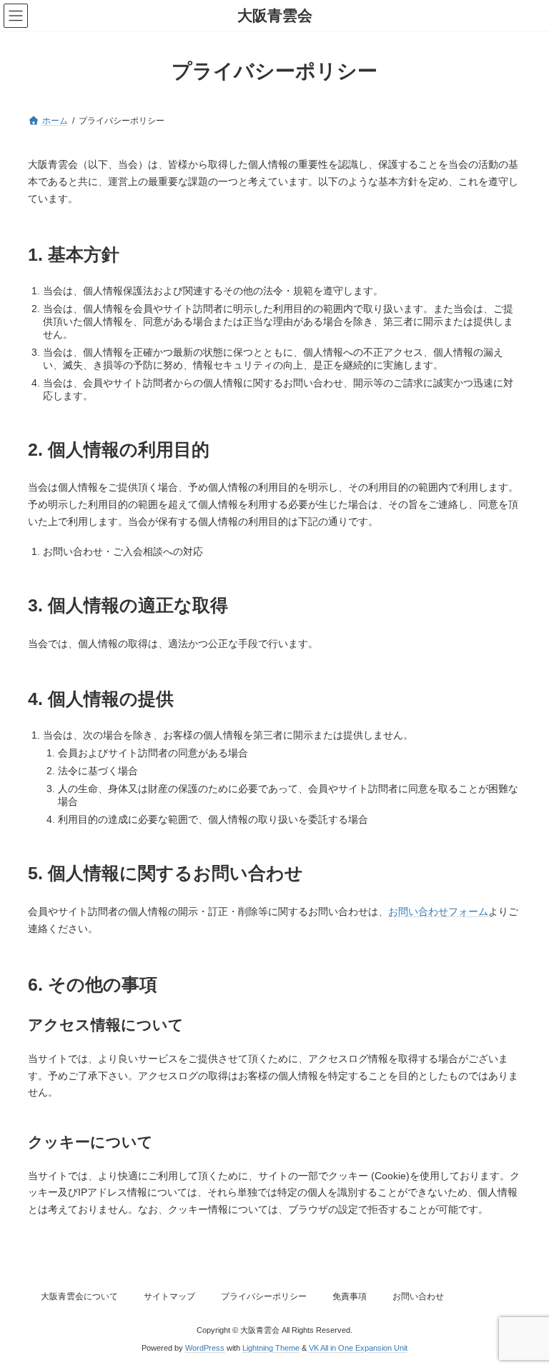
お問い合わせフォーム (438, 911)
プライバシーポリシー (264, 1296)
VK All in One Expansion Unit (358, 1348)
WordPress (204, 1348)
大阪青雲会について (79, 1296)
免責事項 (349, 1296)
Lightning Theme (271, 1348)
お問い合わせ (418, 1296)
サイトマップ (169, 1296)
